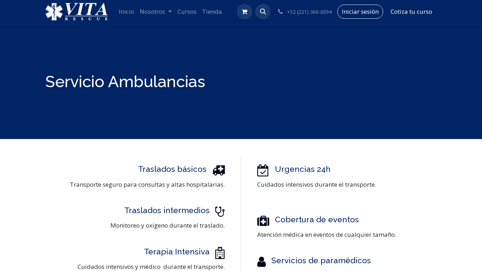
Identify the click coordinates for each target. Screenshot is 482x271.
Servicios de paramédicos (321, 260)
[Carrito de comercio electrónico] (244, 11)
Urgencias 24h (303, 169)
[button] (263, 11)
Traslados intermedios (167, 210)
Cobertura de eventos (317, 219)
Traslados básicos (172, 169)
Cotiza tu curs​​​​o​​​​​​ (411, 11)
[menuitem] (126, 11)
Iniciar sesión (360, 11)
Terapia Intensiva (177, 251)
